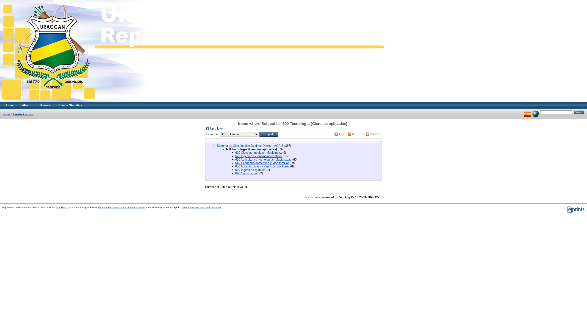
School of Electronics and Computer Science (121, 207)
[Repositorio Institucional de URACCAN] (193, 101)
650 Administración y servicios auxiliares (262, 166)
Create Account (23, 114)
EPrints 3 (64, 207)
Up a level (216, 128)
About (26, 105)
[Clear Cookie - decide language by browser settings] (535, 112)
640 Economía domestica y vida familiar (262, 163)
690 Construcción (246, 173)
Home (9, 105)
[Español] (527, 112)
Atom (342, 134)
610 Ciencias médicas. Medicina (256, 152)
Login (6, 114)
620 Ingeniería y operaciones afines (258, 156)
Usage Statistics (70, 105)
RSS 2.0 (375, 134)
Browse (45, 105)
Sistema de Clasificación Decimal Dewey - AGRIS (250, 145)
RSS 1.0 (357, 134)
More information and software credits (201, 207)
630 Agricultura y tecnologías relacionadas (263, 159)
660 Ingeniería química (250, 170)
